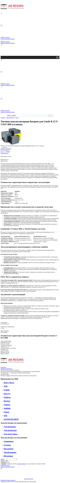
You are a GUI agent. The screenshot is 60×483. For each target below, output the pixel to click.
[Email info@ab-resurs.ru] (12, 36)
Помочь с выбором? (6, 148)
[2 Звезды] (14, 146)
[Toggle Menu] (57, 57)
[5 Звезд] (31, 146)
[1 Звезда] (8, 146)
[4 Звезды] (26, 146)
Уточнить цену (5, 153)
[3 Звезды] (20, 146)
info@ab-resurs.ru (28, 478)
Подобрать (3, 463)
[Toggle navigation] (1, 40)
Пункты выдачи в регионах (8, 480)
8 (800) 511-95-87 (5, 37)
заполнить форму (21, 463)
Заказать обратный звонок (8, 38)
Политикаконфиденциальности (6, 368)
